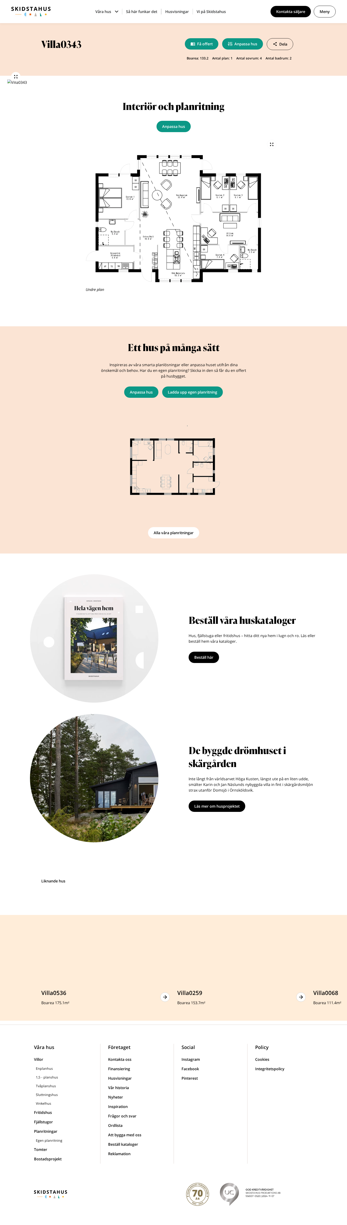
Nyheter (115, 1097)
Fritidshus (43, 1112)
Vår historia (118, 1087)
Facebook (190, 1068)
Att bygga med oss (124, 1134)
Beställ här (203, 657)
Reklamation (119, 1153)
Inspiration (118, 1106)
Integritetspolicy (269, 1068)
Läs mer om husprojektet (217, 806)
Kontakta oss (119, 1059)
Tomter (40, 1149)
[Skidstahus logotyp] (31, 11)
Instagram (191, 1059)
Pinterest (190, 1078)
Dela (283, 44)
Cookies (262, 1059)
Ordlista (115, 1125)
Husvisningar (177, 11)
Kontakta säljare (290, 11)
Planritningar (45, 1131)
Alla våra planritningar (174, 532)
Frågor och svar (122, 1116)
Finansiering (119, 1068)
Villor (38, 1059)
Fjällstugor (43, 1121)
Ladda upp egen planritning (192, 392)
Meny (325, 11)
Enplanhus (44, 1068)
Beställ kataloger (123, 1144)
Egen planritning (49, 1140)
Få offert (205, 43)
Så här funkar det (141, 11)
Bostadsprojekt (48, 1159)
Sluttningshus (47, 1094)
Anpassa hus (245, 43)
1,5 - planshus (47, 1077)
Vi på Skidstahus (211, 11)
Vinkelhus (43, 1103)
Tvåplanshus (46, 1086)
